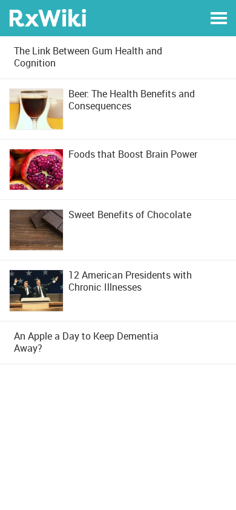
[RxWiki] (47, 17)
